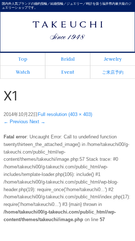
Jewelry (113, 59)
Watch (23, 72)
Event (67, 72)
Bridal (68, 59)
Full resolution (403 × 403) (65, 114)
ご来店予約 (112, 72)
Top (22, 59)
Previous (16, 121)
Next (37, 121)
